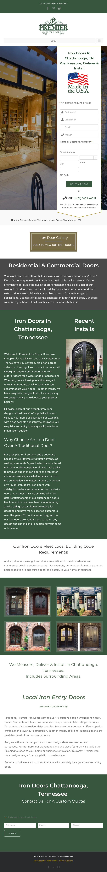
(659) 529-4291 (84, 198)
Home (14, 220)
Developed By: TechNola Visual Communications (53, 861)
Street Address (67, 152)
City (62, 163)
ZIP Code (64, 175)
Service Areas (27, 220)
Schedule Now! (79, 184)
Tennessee (42, 220)
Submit (12, 833)
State (82, 162)
